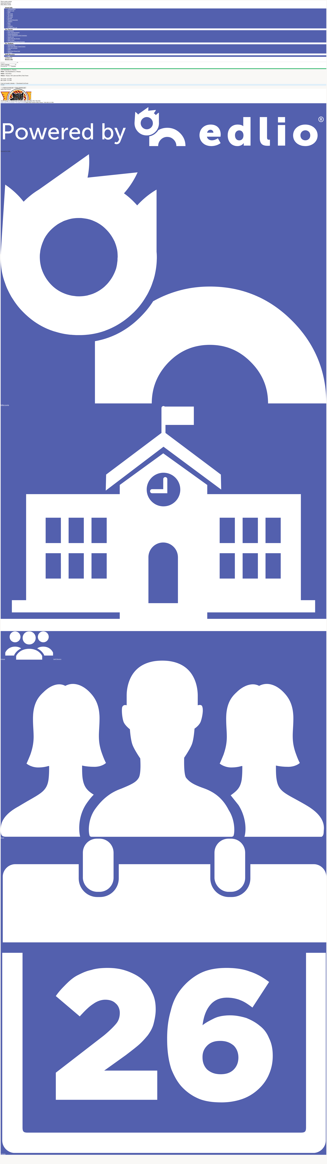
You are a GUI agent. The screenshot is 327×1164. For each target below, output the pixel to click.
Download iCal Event (22, 83)
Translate (13, 66)
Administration (11, 9)
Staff (8, 56)
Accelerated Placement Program (16, 41)
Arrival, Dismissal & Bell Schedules (17, 35)
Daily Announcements (13, 32)
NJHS (9, 49)
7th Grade (10, 15)
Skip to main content (6, 1)
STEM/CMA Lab (12, 27)
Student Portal (11, 45)
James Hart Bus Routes (13, 38)
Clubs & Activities (12, 48)
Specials (9, 18)
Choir (9, 24)
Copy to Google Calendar (8, 83)
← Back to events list (7, 87)
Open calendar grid (20, 87)
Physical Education (12, 20)
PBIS (8, 12)
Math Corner (10, 40)
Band (8, 23)
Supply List (10, 37)
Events (2, 84)
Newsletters (10, 31)
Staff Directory (57, 659)
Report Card (10, 10)
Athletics (9, 21)
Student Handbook (12, 34)
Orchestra (10, 26)
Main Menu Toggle (6, 4)
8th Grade (10, 17)
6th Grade (10, 14)
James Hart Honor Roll (13, 51)
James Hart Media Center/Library (16, 46)
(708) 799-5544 (27, 101)
